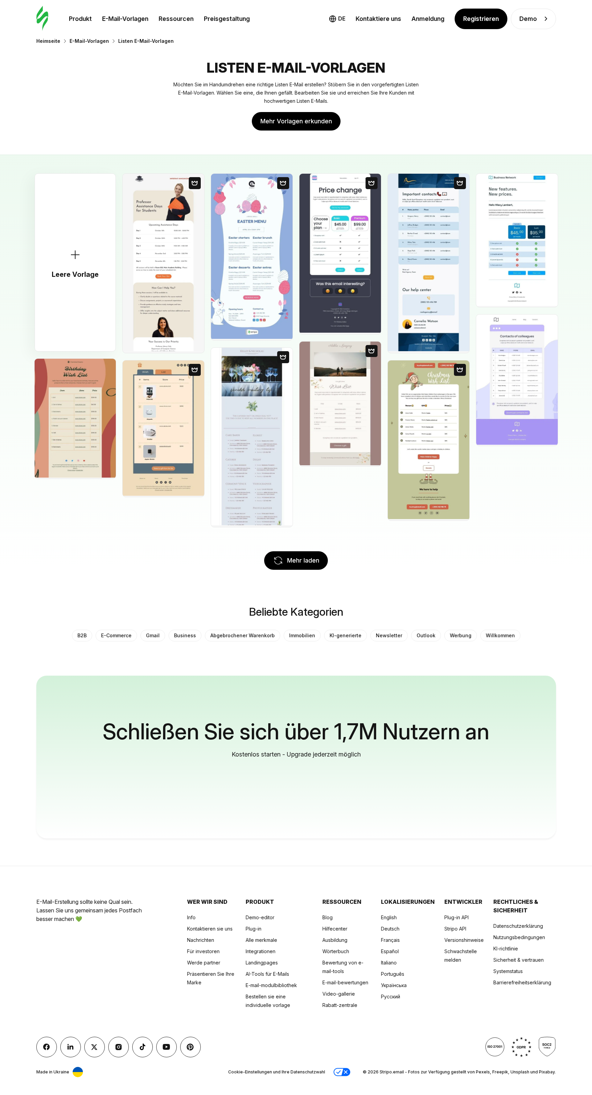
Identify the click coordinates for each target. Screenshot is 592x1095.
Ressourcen (176, 18)
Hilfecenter (334, 929)
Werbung (460, 635)
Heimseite (48, 41)
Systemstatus (508, 971)
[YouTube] (166, 1047)
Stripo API (455, 929)
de (341, 18)
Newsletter (389, 635)
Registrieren (481, 18)
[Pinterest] (190, 1047)
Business (185, 635)
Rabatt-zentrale (339, 1005)
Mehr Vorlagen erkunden (296, 121)
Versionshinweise (464, 940)
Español (390, 951)
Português (392, 974)
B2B (82, 635)
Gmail (153, 635)
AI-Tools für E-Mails (267, 974)
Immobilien (302, 635)
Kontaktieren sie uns (210, 929)
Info (191, 917)
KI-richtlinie (505, 948)
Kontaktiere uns (378, 18)
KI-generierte (345, 635)
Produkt (80, 18)
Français (390, 940)
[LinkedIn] (70, 1047)
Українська (394, 985)
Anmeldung (427, 18)
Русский (390, 996)
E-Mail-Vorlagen (125, 18)
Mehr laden (303, 560)
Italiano (389, 962)
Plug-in (253, 929)
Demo (528, 18)
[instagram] (118, 1047)
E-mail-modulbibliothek (271, 985)
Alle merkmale (261, 940)
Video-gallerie (338, 994)
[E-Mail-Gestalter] (42, 19)
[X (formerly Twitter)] (94, 1047)
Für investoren (203, 951)
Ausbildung (334, 940)
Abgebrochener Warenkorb (242, 635)
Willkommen (500, 635)
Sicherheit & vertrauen (518, 960)
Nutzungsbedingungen (519, 937)
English (389, 917)
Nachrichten (200, 940)
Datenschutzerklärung (518, 926)
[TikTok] (142, 1047)
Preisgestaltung (227, 18)
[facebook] (46, 1047)
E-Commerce (116, 635)
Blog (327, 917)
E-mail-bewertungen (345, 982)
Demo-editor (260, 917)
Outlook (426, 635)
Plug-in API (456, 917)
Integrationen (260, 951)
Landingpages (262, 962)
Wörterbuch (335, 951)
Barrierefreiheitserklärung (522, 982)
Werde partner (203, 962)
